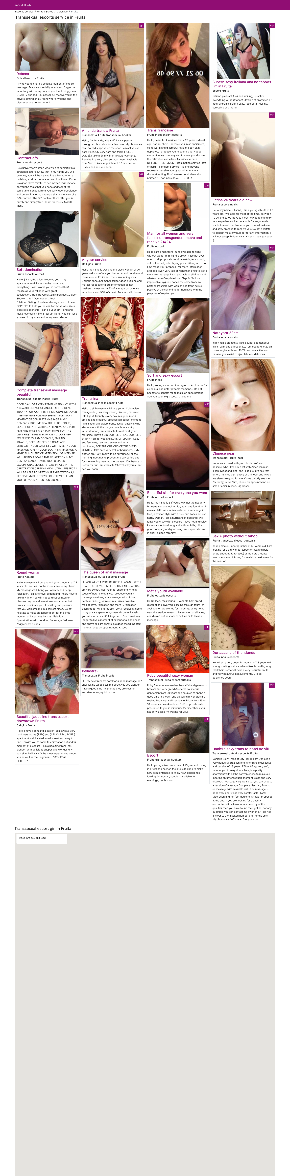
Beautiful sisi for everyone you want (177, 493)
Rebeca (23, 74)
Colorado (62, 11)
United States (45, 11)
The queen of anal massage (105, 572)
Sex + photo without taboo (235, 536)
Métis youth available (165, 591)
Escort (152, 755)
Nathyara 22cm (225, 333)
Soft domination (30, 269)
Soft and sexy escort (164, 375)
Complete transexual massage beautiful (42, 392)
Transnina (90, 398)
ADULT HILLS (23, 4)
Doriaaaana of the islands (233, 652)
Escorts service (24, 11)
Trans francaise (160, 130)
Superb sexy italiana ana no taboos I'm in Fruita (241, 84)
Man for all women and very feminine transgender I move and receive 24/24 (174, 237)
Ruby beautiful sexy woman (170, 675)
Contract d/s (27, 158)
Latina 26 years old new (232, 200)
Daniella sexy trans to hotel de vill (240, 749)
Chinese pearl (223, 453)
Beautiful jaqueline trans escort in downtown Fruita (44, 719)
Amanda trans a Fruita (100, 130)
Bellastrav (90, 671)
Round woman (28, 572)
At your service (94, 260)
